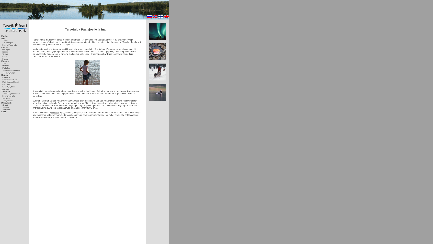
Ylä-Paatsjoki (7, 43)
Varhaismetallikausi (10, 80)
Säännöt (5, 107)
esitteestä (55, 113)
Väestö (5, 63)
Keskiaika (6, 84)
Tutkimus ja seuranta (11, 94)
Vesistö (5, 54)
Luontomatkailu (8, 96)
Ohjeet (5, 105)
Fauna (5, 59)
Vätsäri (5, 40)
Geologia (6, 49)
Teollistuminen (9, 73)
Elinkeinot (6, 68)
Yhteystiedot (7, 101)
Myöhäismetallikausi (10, 82)
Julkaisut (6, 98)
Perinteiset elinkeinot (11, 70)
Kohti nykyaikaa (8, 87)
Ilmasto (5, 52)
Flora (4, 57)
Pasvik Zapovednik (10, 45)
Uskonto (5, 66)
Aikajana (5, 89)
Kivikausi (6, 77)
